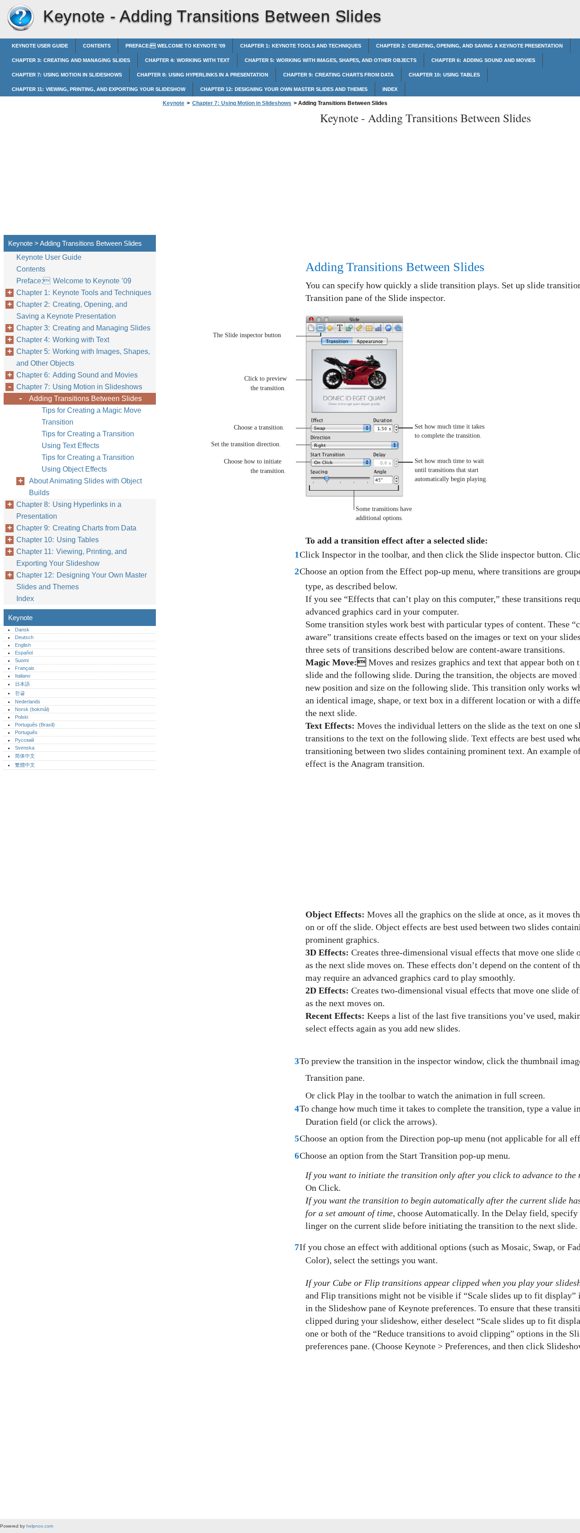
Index (389, 89)
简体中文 (25, 756)
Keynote (20, 18)
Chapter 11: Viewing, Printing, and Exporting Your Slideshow (98, 89)
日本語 (22, 684)
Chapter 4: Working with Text (187, 60)
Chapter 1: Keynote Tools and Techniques (300, 45)
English (23, 645)
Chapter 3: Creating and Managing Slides (71, 60)
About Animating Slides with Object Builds (85, 487)
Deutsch (24, 637)
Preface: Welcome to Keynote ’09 (175, 45)
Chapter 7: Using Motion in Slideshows (67, 74)
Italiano (22, 675)
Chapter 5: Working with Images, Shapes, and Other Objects (330, 60)
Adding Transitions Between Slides (85, 398)
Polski (21, 717)
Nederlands (27, 701)
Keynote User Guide (40, 45)
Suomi (22, 660)
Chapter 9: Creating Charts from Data (338, 74)
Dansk (22, 629)
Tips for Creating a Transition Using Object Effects (88, 463)
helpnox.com (39, 1525)
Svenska (24, 747)
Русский (24, 740)
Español (24, 652)
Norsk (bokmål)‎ (32, 709)
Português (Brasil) (35, 724)
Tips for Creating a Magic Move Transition (91, 416)
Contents (97, 45)
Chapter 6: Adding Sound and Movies (483, 60)
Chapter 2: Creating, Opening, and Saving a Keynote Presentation (469, 45)
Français (24, 668)
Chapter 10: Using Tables (444, 74)
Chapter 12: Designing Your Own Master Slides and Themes (283, 89)
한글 (20, 693)
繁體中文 (25, 765)
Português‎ (26, 732)
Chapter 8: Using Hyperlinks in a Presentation (202, 74)
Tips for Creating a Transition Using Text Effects (88, 439)
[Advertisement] (236, 173)
